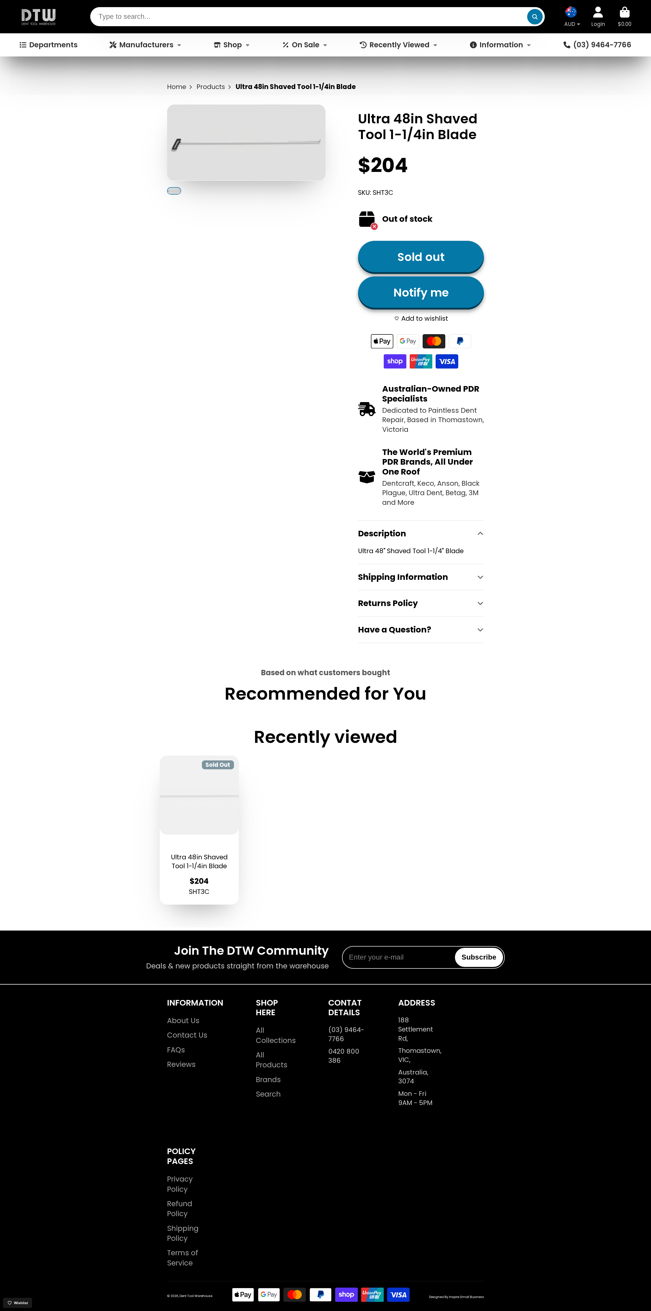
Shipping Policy (183, 1233)
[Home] (39, 16)
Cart (624, 17)
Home (176, 86)
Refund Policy (179, 1209)
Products (211, 86)
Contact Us (187, 1035)
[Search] (535, 16)
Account (598, 17)
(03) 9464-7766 (602, 45)
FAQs (176, 1050)
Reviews (181, 1064)
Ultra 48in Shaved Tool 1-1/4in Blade (199, 830)
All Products (271, 1060)
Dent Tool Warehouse (196, 1296)
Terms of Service (182, 1258)
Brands (268, 1080)
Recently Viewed (399, 45)
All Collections (276, 1035)
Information (501, 45)
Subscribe (479, 957)
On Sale (305, 45)
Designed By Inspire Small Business (456, 1297)
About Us (183, 1021)
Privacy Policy (180, 1184)
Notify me (421, 293)
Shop (233, 45)
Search (268, 1094)
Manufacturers (146, 45)
